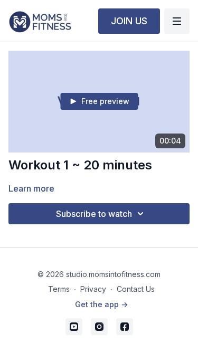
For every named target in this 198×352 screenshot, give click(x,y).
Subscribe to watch (94, 213)
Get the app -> (101, 304)
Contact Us (136, 288)
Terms (59, 288)
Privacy (93, 288)
